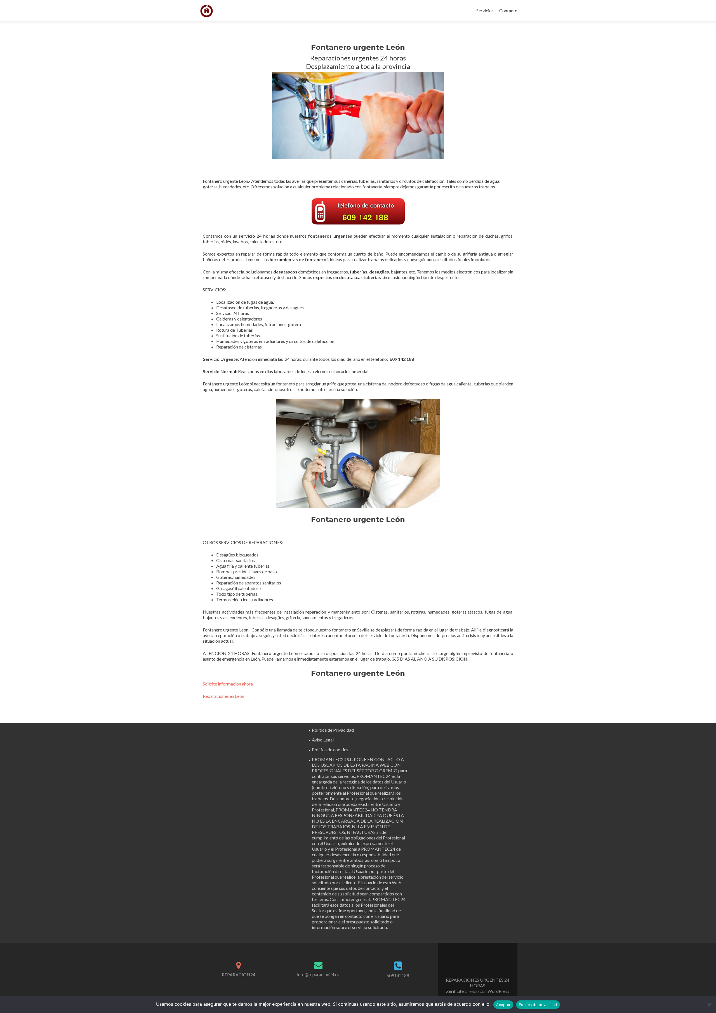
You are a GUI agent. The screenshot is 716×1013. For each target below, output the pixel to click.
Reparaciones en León (223, 696)
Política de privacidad (538, 1004)
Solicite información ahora (228, 683)
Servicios (485, 10)
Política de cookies (330, 749)
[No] (709, 1004)
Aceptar (503, 1004)
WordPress (498, 991)
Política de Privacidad (333, 730)
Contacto (508, 10)
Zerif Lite (455, 991)
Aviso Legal (323, 739)
